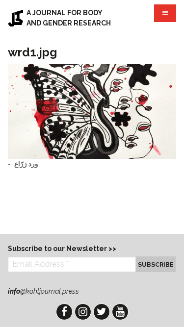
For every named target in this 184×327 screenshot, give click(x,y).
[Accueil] (15, 18)
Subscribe (156, 264)
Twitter (101, 311)
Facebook (64, 311)
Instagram (83, 311)
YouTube (120, 311)
